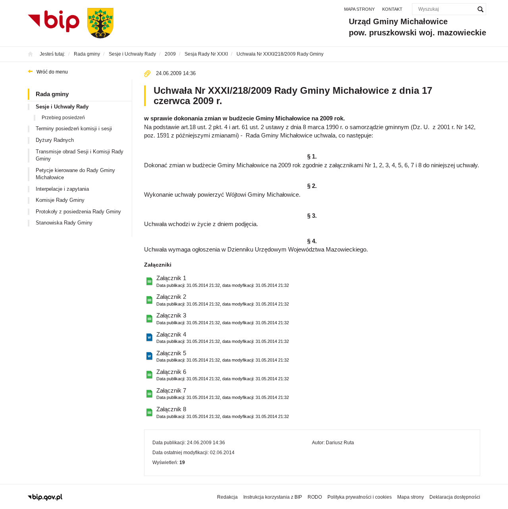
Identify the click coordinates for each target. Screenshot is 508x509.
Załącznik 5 (222, 356)
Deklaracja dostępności (454, 497)
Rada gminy (52, 94)
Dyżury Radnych (55, 140)
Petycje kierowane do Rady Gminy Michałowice (75, 174)
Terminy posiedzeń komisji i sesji (74, 129)
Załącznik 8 (222, 412)
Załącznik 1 (222, 281)
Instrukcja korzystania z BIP (272, 497)
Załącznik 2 (222, 299)
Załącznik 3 (222, 318)
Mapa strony (359, 9)
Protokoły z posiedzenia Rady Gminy (78, 212)
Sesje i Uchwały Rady (62, 107)
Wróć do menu (52, 72)
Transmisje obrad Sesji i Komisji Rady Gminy (79, 155)
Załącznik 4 (222, 337)
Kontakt (392, 9)
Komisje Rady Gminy (60, 200)
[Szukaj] (480, 9)
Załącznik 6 (222, 374)
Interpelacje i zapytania (62, 189)
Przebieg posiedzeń (63, 117)
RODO (315, 497)
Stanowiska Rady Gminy (64, 223)
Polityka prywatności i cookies (359, 497)
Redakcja (227, 497)
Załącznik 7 (222, 393)
